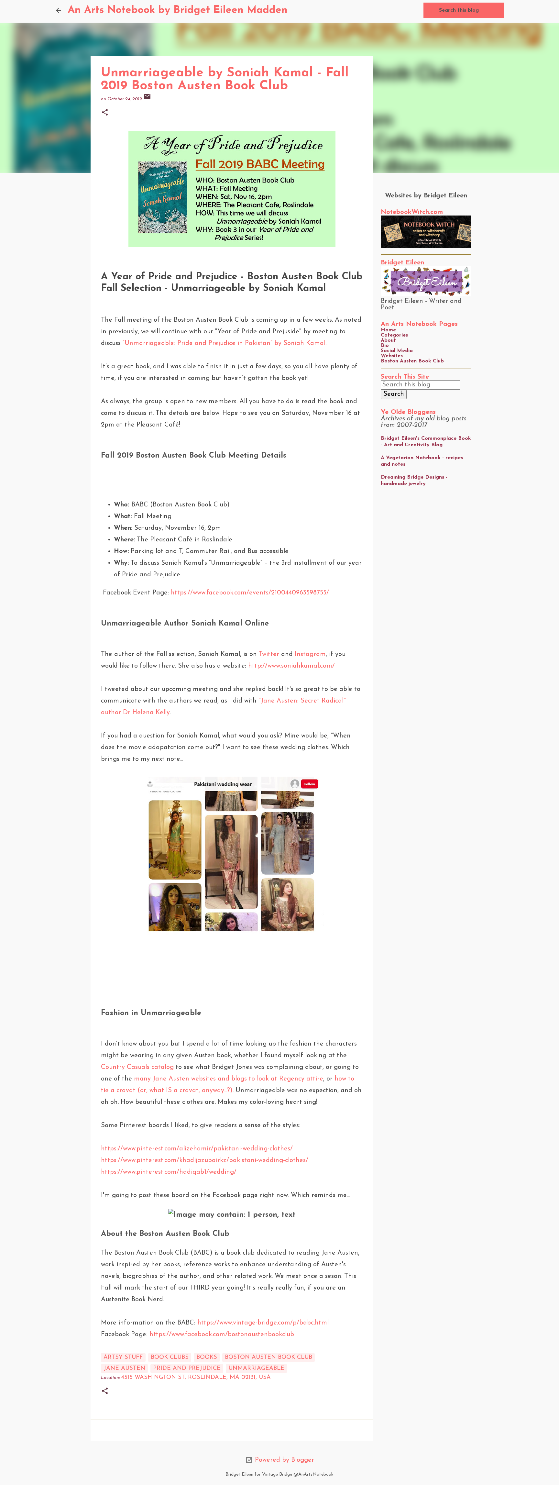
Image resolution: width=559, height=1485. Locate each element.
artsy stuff (123, 1357)
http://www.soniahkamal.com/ (291, 666)
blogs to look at (254, 1079)
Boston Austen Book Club (412, 361)
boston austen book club (268, 1357)
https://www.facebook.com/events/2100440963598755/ (250, 593)
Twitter (269, 654)
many (141, 1079)
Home (388, 330)
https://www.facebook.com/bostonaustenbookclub (221, 1334)
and (223, 1079)
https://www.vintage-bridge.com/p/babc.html (263, 1323)
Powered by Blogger (283, 1460)
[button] (105, 113)
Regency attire (301, 1079)
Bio (385, 345)
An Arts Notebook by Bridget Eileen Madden (178, 10)
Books (206, 1357)
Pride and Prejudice (187, 1368)
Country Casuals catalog (137, 1067)
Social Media (397, 350)
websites (203, 1079)
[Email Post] (147, 99)
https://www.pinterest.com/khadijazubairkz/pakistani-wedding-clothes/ (204, 1160)
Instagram (310, 654)
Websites (392, 356)
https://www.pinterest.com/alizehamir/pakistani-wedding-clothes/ (197, 1149)
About (388, 340)
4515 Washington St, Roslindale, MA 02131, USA (196, 1377)
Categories (394, 335)
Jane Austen (171, 1079)
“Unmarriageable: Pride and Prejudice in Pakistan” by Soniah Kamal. (223, 343)
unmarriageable (256, 1368)
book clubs (170, 1357)
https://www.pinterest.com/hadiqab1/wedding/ (168, 1172)
